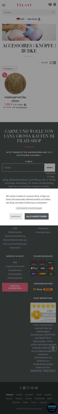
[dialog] (29, 207)
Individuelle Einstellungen (29, 208)
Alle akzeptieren (36, 216)
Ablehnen (16, 216)
